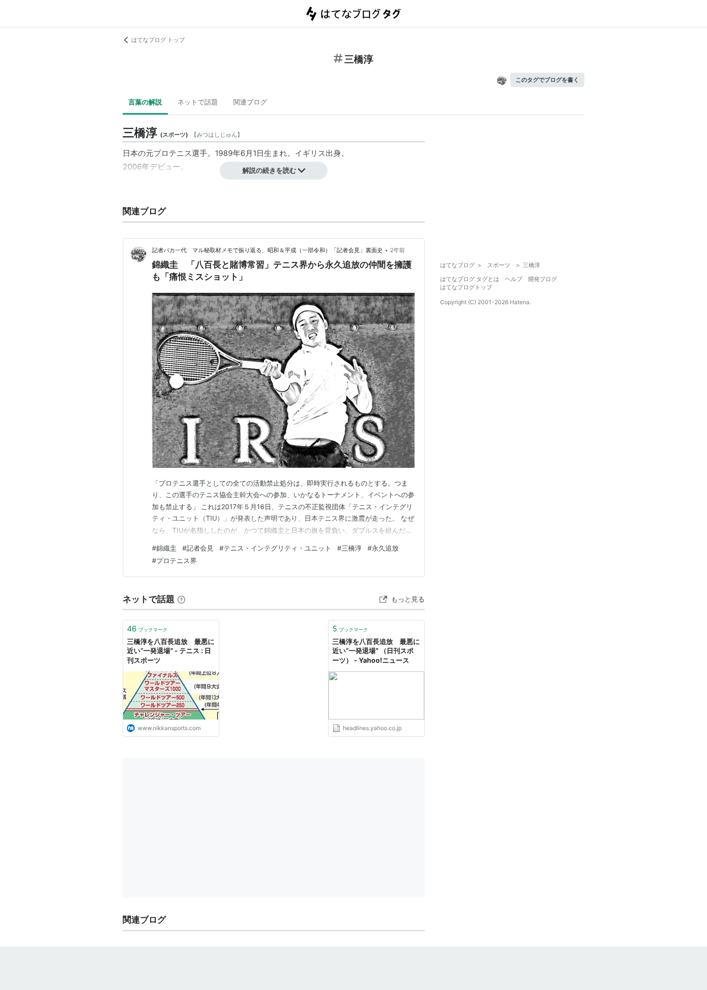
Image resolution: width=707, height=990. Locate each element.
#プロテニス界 (174, 560)
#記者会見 (198, 548)
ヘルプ (513, 279)
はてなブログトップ (466, 287)
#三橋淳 (349, 548)
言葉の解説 (145, 102)
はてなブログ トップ (158, 39)
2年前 (397, 250)
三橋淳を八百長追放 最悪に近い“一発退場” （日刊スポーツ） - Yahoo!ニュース (376, 650)
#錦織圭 (164, 548)
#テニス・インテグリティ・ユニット (275, 548)
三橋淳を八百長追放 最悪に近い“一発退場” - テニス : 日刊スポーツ (171, 650)
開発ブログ (542, 279)
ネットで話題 (197, 102)
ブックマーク (147, 628)
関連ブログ (250, 102)
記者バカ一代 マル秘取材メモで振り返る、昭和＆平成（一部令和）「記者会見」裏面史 (267, 250)
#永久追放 (383, 548)
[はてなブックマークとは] (181, 599)
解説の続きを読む (269, 170)
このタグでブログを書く (547, 79)
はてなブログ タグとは (469, 279)
